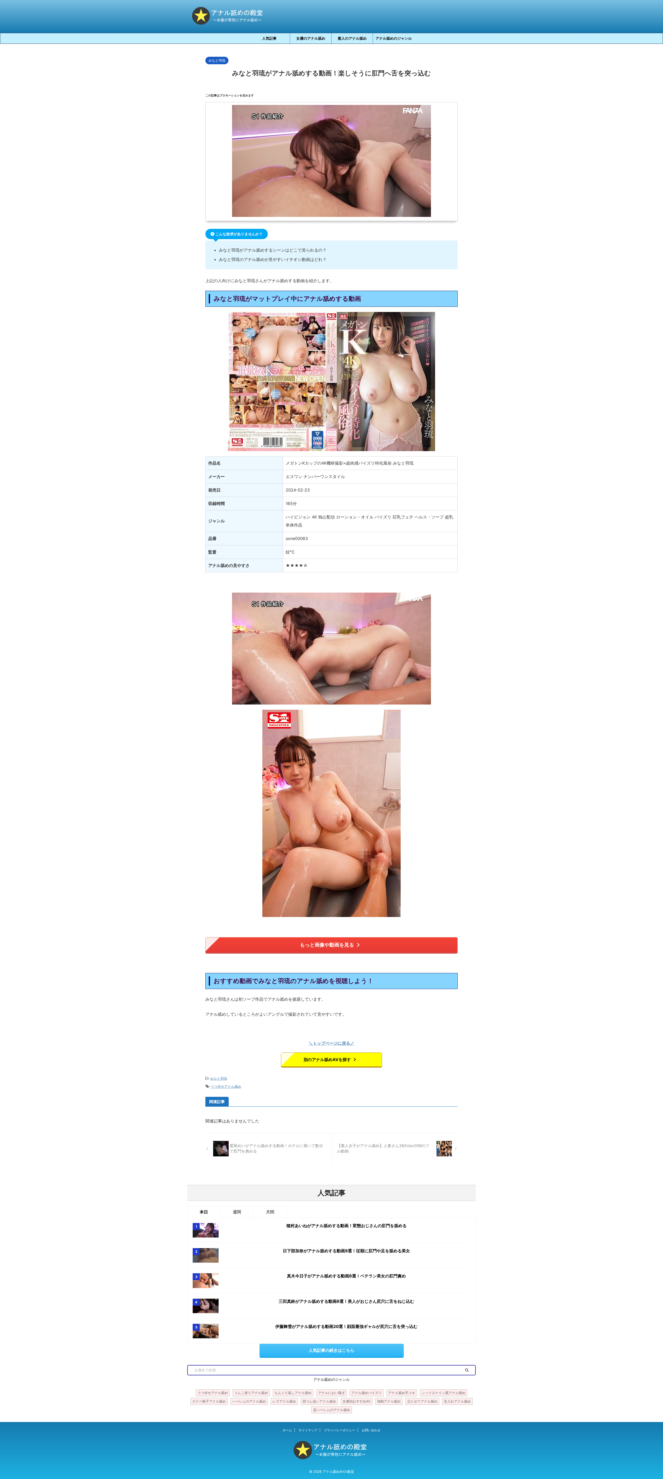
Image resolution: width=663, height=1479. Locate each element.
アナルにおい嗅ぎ (331, 1393)
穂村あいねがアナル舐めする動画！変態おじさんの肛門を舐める (346, 1225)
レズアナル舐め (284, 1401)
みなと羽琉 (218, 1078)
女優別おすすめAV (357, 1401)
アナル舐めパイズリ (366, 1393)
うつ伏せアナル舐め (226, 1086)
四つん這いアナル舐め (319, 1401)
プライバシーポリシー (339, 1430)
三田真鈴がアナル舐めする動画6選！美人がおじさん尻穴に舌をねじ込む (346, 1301)
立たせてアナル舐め (422, 1401)
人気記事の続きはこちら (331, 1350)
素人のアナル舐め (352, 38)
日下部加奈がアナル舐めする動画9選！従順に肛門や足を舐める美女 (346, 1250)
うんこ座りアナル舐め (251, 1393)
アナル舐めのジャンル (394, 38)
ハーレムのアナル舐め (249, 1401)
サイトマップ (308, 1430)
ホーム (287, 1430)
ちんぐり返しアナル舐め (293, 1393)
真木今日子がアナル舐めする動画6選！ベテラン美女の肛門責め (346, 1275)
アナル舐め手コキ (401, 1393)
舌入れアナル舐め (457, 1401)
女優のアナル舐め (310, 38)
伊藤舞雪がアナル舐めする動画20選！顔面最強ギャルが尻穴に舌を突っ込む (346, 1326)
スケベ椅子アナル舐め (209, 1401)
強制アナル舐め (389, 1401)
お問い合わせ (371, 1430)
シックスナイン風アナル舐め (443, 1393)
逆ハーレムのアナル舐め (331, 1410)
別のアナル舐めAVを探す (327, 1059)
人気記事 (269, 38)
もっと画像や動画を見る (327, 945)
